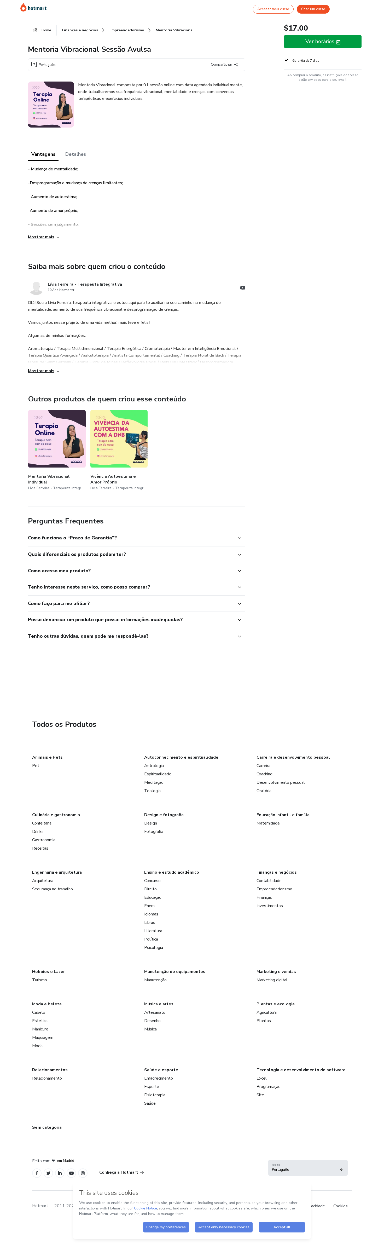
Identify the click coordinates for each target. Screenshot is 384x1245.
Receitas (40, 848)
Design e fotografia (164, 815)
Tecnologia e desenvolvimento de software (301, 1070)
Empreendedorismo (274, 889)
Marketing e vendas (276, 972)
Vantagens (43, 154)
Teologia (152, 791)
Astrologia (154, 766)
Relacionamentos (50, 1070)
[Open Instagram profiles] (83, 1173)
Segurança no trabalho (52, 889)
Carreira (263, 766)
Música (150, 1029)
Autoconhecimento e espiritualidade (181, 757)
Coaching (264, 774)
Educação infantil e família (283, 815)
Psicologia (153, 947)
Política (151, 939)
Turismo (39, 980)
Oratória (264, 791)
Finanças (264, 897)
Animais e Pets (47, 757)
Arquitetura (42, 881)
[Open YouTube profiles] (71, 1173)
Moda (37, 1046)
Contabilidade (269, 881)
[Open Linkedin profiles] (60, 1173)
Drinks (38, 831)
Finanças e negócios (277, 872)
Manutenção (155, 980)
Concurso (152, 881)
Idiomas (151, 914)
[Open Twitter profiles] (48, 1173)
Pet (35, 766)
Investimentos (270, 906)
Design (150, 823)
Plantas (264, 1021)
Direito (150, 889)
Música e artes (158, 1004)
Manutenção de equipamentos (174, 972)
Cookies (340, 1206)
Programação (269, 1087)
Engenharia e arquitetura (57, 872)
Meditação (154, 782)
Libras (149, 922)
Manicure (40, 1029)
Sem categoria (47, 1127)
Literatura (153, 931)
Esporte (151, 1087)
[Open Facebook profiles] (36, 1173)
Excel (262, 1078)
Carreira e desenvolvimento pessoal (293, 757)
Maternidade (268, 823)
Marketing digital (272, 980)
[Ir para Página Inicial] (33, 7)
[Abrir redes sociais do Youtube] (242, 288)
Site (260, 1095)
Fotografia (153, 831)
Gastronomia (43, 840)
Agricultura (267, 1012)
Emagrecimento (158, 1078)
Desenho (152, 1021)
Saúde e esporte (161, 1070)
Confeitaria (41, 823)
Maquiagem (42, 1037)
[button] (131, 538)
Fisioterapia (154, 1095)
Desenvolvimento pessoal (281, 782)
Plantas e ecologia (276, 1004)
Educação (152, 897)
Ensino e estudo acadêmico (171, 872)
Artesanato (154, 1012)
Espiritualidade (157, 774)
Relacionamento (47, 1078)
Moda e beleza (47, 1004)
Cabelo (38, 1012)
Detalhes (75, 154)
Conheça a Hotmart (118, 1172)
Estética (40, 1021)
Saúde (150, 1103)
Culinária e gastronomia (56, 815)
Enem (149, 906)
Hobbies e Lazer (48, 972)
